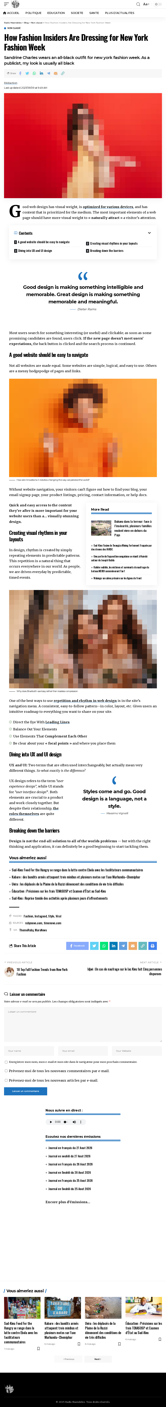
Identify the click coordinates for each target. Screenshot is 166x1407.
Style (51, 916)
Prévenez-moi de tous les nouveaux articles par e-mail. (53, 1080)
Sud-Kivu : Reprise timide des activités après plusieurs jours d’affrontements (60, 898)
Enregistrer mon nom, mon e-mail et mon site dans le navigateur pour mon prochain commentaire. (73, 1061)
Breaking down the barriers (106, 250)
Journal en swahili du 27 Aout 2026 (69, 1156)
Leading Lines (57, 722)
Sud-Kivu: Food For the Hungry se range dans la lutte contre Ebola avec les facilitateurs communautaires (77, 870)
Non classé (13, 28)
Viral (58, 916)
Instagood (41, 916)
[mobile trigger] (7, 4)
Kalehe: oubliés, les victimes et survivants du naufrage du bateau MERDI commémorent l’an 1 (120, 569)
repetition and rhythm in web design (85, 701)
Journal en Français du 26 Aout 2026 (70, 1164)
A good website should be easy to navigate (44, 242)
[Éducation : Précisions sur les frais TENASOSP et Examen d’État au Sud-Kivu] (144, 1308)
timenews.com (52, 923)
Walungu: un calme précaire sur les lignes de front (118, 578)
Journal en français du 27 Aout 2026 (70, 1147)
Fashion (28, 916)
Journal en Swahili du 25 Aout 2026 (69, 1188)
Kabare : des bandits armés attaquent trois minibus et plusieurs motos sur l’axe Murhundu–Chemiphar (76, 877)
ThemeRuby (26, 930)
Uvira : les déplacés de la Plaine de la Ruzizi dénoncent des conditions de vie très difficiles (67, 884)
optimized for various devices (108, 207)
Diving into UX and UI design (35, 250)
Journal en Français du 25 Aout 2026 (70, 1180)
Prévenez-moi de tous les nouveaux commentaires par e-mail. (59, 1071)
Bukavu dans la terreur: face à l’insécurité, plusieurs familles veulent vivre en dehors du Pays (132, 528)
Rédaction (10, 82)
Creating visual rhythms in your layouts (114, 243)
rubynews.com (33, 923)
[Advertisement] (83, 1244)
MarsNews (41, 930)
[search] (138, 4)
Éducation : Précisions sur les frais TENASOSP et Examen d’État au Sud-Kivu (59, 891)
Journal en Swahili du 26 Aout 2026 (69, 1172)
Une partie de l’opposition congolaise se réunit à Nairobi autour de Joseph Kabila (119, 558)
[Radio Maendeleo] (15, 4)
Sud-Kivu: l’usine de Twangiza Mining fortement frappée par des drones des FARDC (121, 547)
